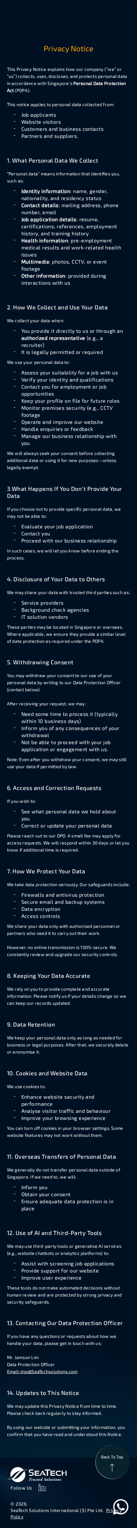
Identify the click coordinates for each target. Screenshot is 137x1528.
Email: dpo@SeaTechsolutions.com (42, 1371)
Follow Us (21, 1487)
